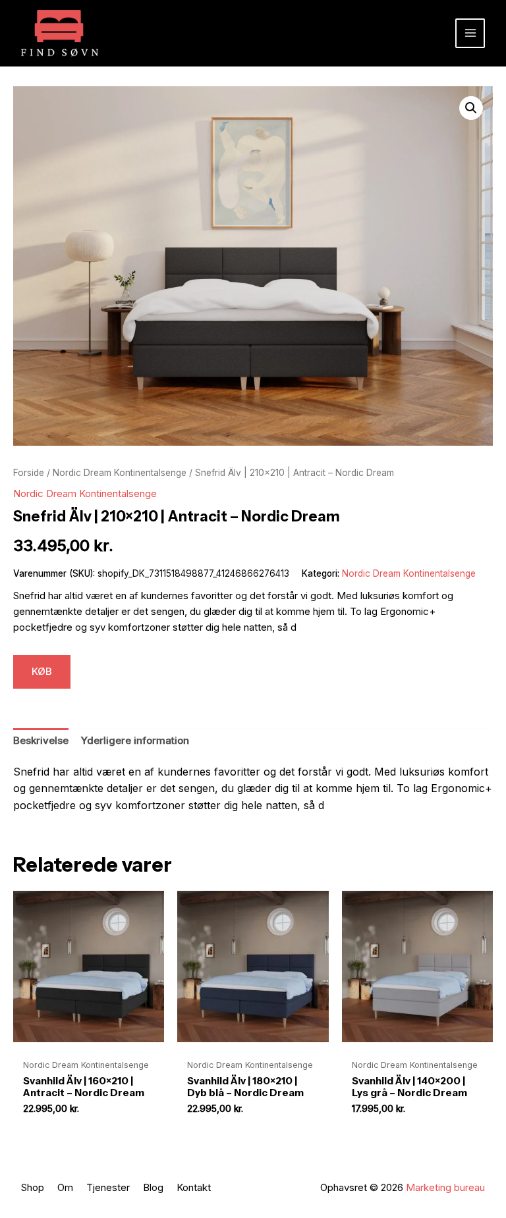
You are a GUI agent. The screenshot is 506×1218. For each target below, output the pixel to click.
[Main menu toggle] (470, 33)
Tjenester (108, 1187)
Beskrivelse (41, 740)
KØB (42, 671)
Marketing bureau (445, 1187)
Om (65, 1187)
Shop (32, 1187)
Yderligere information (135, 740)
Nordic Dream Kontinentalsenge (119, 472)
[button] (471, 108)
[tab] (41, 741)
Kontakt (194, 1187)
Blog (153, 1187)
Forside (28, 472)
